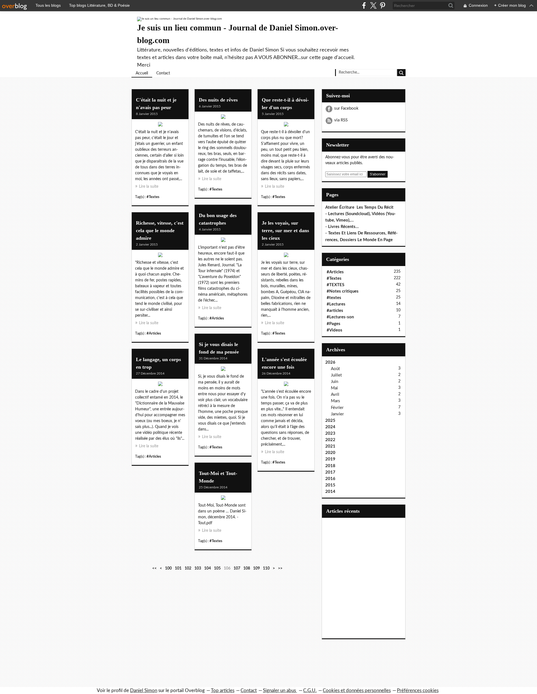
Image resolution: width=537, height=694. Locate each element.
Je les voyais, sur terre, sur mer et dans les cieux (285, 230)
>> (280, 568)
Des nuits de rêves (218, 100)
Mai (334, 388)
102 (188, 568)
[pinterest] (382, 5)
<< (154, 568)
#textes (334, 298)
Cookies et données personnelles (357, 690)
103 (197, 568)
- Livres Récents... (342, 227)
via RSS (341, 120)
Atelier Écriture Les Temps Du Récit (359, 207)
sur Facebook (346, 108)
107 (237, 568)
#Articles (216, 318)
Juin (334, 382)
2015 (330, 485)
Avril (335, 394)
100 (168, 568)
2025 (330, 420)
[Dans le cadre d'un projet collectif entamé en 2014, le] (160, 385)
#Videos (334, 330)
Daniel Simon (143, 690)
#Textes (153, 197)
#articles (335, 311)
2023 (330, 433)
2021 (330, 446)
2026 (330, 362)
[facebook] (364, 5)
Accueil (142, 73)
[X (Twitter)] (373, 5)
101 (178, 568)
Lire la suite (148, 187)
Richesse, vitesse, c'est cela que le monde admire (159, 230)
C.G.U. (310, 690)
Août (335, 369)
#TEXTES (335, 285)
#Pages (333, 324)
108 (246, 568)
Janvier (337, 414)
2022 (330, 440)
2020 (330, 453)
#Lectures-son (340, 317)
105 (217, 568)
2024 (330, 427)
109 (256, 568)
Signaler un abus (280, 690)
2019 (330, 459)
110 (266, 568)
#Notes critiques (343, 291)
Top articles (222, 690)
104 (207, 568)
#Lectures (336, 304)
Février (337, 408)
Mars (335, 401)
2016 (330, 479)
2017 (330, 472)
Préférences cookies (418, 690)
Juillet (336, 375)
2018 (330, 466)
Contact (163, 73)
